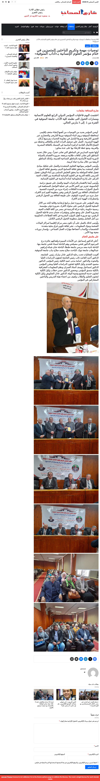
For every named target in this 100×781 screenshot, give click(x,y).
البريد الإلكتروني (93, 754)
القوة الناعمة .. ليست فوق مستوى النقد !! (15, 104)
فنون (32, 26)
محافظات (71, 26)
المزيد (17, 26)
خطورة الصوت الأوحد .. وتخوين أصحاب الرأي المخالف (10, 65)
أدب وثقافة (63, 26)
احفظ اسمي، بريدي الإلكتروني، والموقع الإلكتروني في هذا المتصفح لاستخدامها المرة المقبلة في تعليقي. (65, 762)
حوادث (57, 26)
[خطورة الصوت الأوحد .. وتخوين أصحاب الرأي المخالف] (24, 65)
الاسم (96, 746)
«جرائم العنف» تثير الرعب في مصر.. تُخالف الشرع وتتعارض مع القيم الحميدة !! (89, 703)
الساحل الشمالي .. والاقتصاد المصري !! (15, 107)
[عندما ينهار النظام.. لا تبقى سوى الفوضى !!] (24, 83)
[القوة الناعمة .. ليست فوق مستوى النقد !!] (24, 48)
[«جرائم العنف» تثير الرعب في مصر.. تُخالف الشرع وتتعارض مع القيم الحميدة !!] (89, 694)
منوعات (42, 26)
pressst (95, 58)
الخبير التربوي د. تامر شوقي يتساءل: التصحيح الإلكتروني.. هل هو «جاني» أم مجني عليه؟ (67, 703)
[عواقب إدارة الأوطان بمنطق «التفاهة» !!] (24, 74)
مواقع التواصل (25, 26)
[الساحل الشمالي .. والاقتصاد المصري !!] (24, 56)
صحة (36, 26)
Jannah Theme (6, 777)
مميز (87, 46)
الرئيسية (95, 26)
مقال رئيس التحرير (81, 26)
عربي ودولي (49, 26)
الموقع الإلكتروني (59, 754)
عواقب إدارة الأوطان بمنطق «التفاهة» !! (15, 115)
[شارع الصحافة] (55, 14)
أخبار (89, 26)
